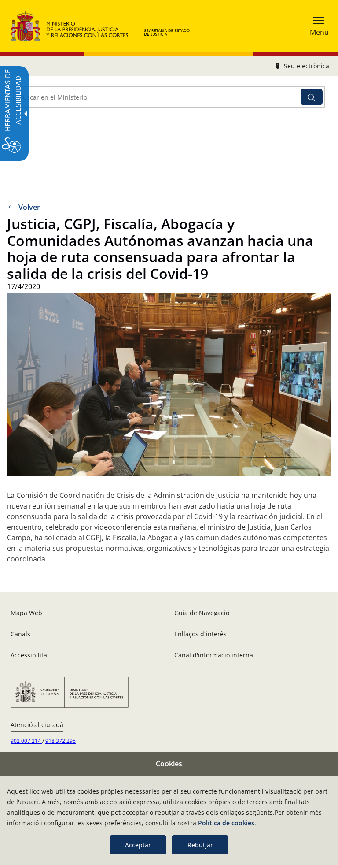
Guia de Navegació (201, 613)
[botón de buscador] (312, 97)
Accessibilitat (30, 655)
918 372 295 (60, 741)
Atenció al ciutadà (37, 724)
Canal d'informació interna (213, 655)
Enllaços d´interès (200, 634)
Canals (20, 634)
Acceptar (138, 845)
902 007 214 (26, 741)
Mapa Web (26, 613)
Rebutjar (200, 845)
